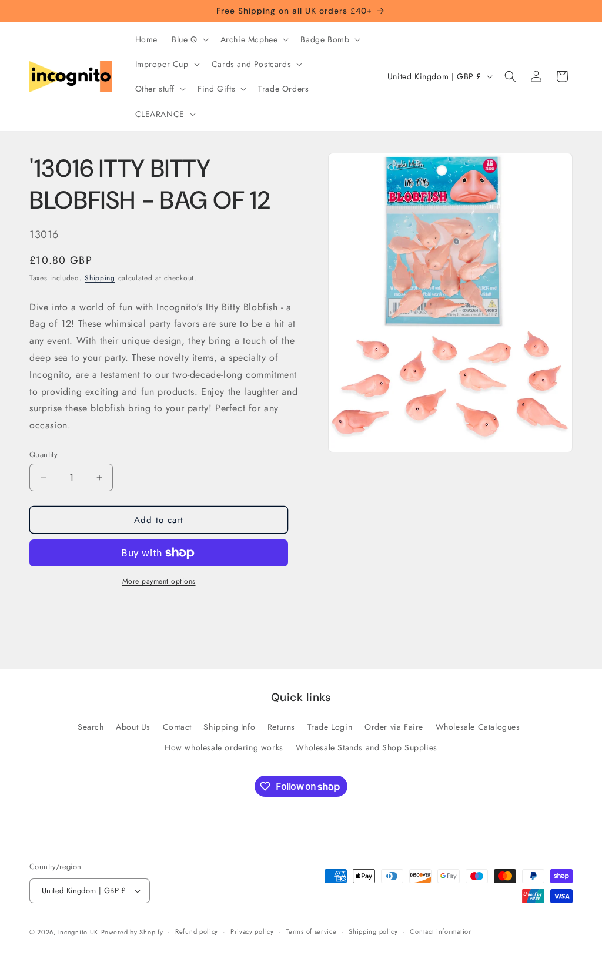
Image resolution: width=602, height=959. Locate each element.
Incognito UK (78, 932)
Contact (177, 727)
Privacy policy (252, 931)
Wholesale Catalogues (478, 727)
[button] (189, 39)
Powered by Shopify (132, 932)
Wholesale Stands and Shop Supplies (366, 747)
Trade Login (330, 727)
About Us (133, 727)
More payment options (159, 581)
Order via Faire (393, 727)
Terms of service (311, 931)
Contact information (441, 931)
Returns (281, 727)
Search (91, 727)
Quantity (43, 454)
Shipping (100, 278)
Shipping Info (229, 727)
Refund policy (196, 931)
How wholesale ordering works (224, 747)
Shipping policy (373, 931)
